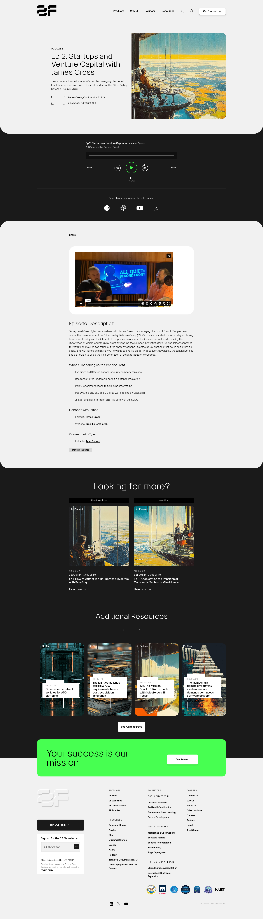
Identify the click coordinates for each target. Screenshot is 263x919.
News (112, 850)
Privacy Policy (47, 870)
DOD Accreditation (157, 802)
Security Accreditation (159, 842)
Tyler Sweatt (93, 441)
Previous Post (99, 500)
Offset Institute (194, 810)
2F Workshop (115, 800)
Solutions (150, 11)
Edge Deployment (157, 852)
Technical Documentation (122, 860)
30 (145, 167)
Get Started (210, 11)
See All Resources (131, 726)
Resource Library (117, 825)
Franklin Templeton (96, 424)
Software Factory (156, 837)
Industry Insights (80, 450)
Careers (191, 815)
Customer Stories (118, 840)
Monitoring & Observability (161, 833)
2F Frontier (114, 810)
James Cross (93, 417)
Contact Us (192, 795)
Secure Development (159, 817)
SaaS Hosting (154, 847)
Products (118, 11)
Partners (191, 820)
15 (117, 167)
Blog (111, 835)
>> (76, 847)
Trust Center (193, 830)
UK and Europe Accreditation (162, 868)
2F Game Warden (117, 805)
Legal (190, 825)
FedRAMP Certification (159, 807)
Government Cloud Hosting (162, 812)
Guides (112, 830)
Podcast (57, 48)
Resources (168, 11)
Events (112, 845)
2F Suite (113, 795)
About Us (191, 805)
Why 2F (134, 11)
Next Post (164, 500)
